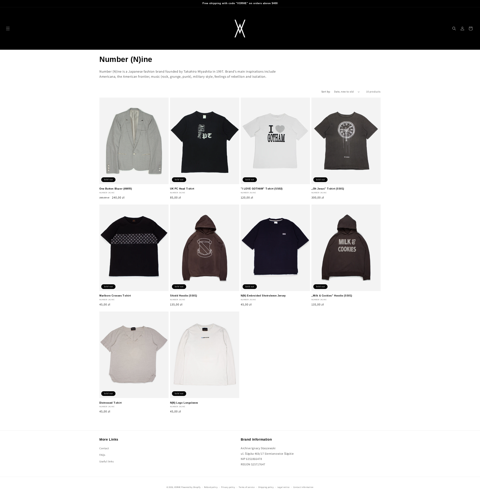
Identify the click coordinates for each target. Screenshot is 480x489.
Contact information (303, 487)
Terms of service (246, 487)
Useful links (106, 461)
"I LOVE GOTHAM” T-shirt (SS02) (262, 188)
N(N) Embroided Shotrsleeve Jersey (263, 295)
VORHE (177, 487)
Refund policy (211, 487)
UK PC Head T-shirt (182, 188)
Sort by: (325, 91)
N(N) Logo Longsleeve (184, 402)
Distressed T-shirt (110, 402)
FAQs (102, 455)
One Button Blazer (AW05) (115, 188)
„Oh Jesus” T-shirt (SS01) (327, 188)
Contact (104, 448)
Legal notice (284, 487)
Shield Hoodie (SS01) (183, 295)
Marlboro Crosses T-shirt (115, 295)
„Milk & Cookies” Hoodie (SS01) (331, 295)
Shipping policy (266, 487)
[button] (8, 28)
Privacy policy (228, 487)
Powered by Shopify (191, 487)
